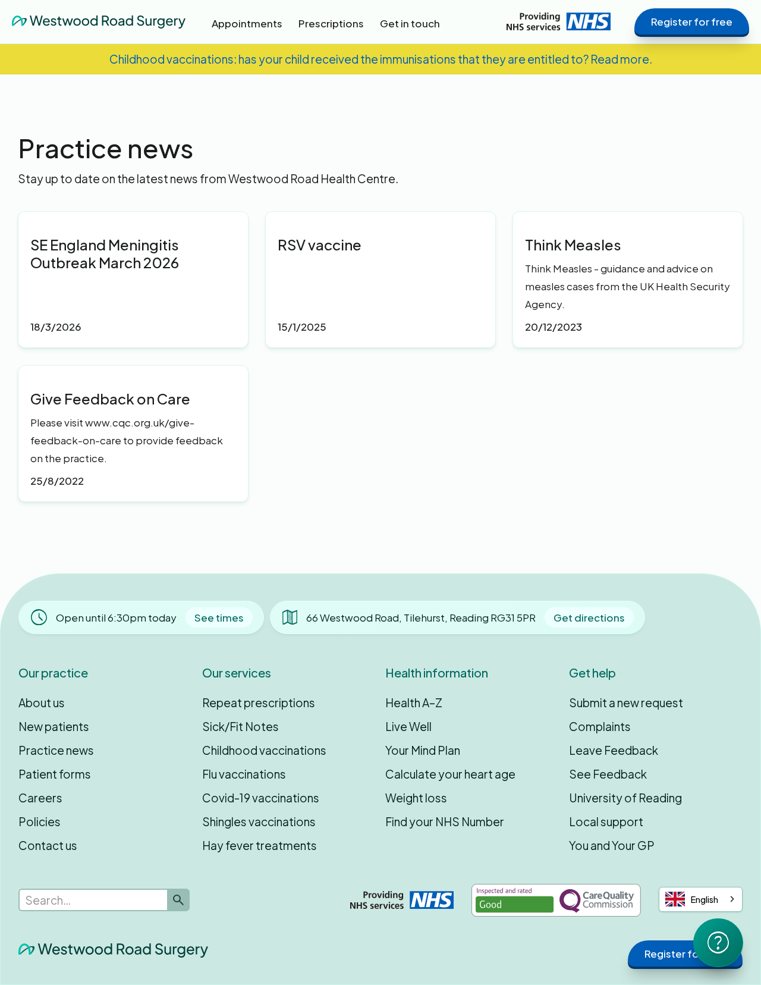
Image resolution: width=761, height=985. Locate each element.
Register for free (691, 21)
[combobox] (701, 899)
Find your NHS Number (444, 821)
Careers (40, 797)
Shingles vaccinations (259, 821)
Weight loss (416, 797)
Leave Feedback (613, 750)
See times (219, 617)
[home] (98, 21)
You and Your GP (612, 845)
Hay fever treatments (259, 845)
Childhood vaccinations (264, 750)
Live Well (408, 726)
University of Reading (625, 797)
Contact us (47, 845)
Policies (39, 821)
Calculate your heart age (450, 774)
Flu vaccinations (244, 774)
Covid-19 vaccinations (260, 797)
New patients (53, 726)
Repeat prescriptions (258, 702)
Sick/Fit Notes (240, 726)
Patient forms (54, 774)
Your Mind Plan (422, 750)
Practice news (56, 750)
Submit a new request (626, 702)
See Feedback (608, 774)
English (704, 899)
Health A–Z (413, 702)
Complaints (600, 726)
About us (41, 702)
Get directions (589, 617)
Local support (606, 821)
